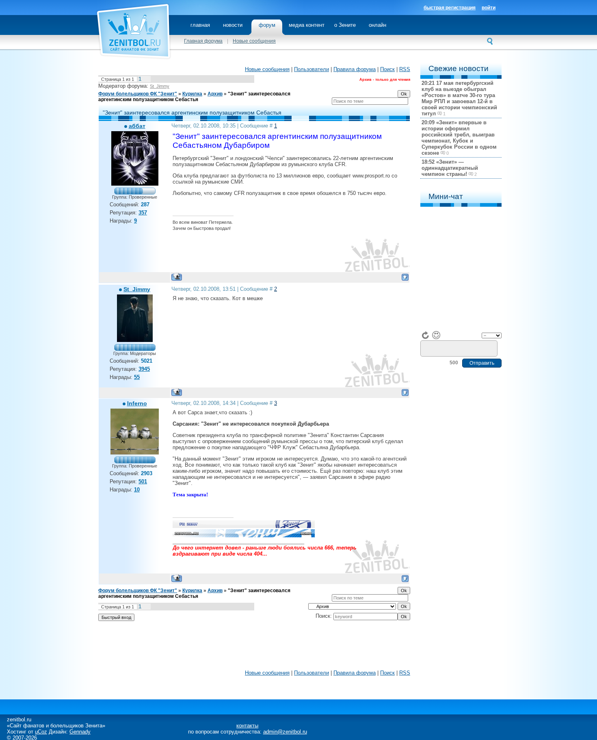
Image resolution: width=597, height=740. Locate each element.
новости (232, 25)
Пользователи (311, 69)
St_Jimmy (159, 86)
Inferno (137, 403)
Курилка (192, 94)
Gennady (80, 732)
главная (200, 25)
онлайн (377, 25)
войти (488, 8)
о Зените (345, 25)
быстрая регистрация (450, 8)
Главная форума (203, 41)
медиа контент (306, 25)
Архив (215, 94)
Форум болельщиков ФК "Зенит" (137, 94)
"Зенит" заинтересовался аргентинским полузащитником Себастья (194, 96)
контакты (247, 726)
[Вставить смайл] (436, 335)
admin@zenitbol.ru (285, 732)
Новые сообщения (254, 41)
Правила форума (354, 69)
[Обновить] (426, 335)
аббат (137, 126)
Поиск (387, 69)
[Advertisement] (254, 647)
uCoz (41, 732)
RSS (404, 69)
